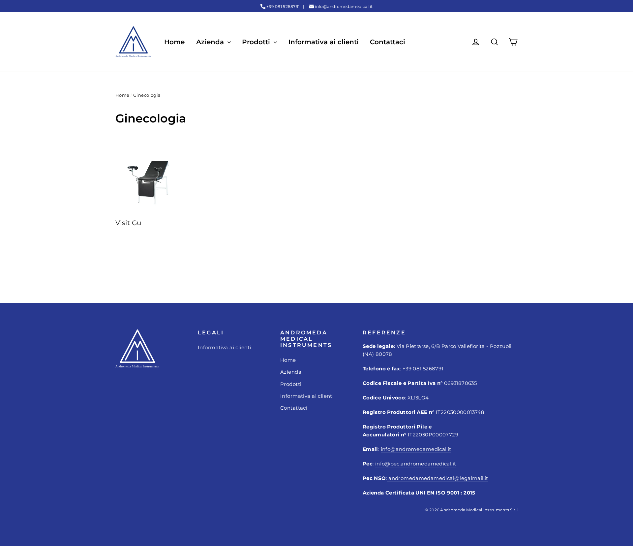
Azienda (211, 42)
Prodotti (257, 42)
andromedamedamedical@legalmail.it (437, 478)
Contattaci (387, 42)
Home (174, 42)
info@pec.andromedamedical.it (415, 464)
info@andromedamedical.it (344, 6)
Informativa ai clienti (323, 42)
